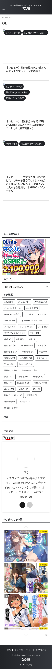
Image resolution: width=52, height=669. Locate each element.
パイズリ (9, 327)
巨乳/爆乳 (26, 358)
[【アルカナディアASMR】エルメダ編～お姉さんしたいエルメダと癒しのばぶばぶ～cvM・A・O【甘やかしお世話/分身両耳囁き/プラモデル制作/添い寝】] (26, 546)
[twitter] (22, 505)
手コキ (9, 364)
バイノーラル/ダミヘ (31, 320)
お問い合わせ (41, 650)
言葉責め (32, 395)
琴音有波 (22, 376)
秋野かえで (41, 383)
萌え (36, 389)
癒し (8, 383)
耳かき (9, 389)
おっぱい (24, 302)
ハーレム (9, 320)
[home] (30, 505)
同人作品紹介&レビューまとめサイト (26, 655)
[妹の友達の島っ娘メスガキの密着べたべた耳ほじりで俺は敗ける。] (26, 611)
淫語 (8, 376)
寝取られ (9, 358)
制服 (31, 339)
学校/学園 (28, 351)
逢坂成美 (9, 401)
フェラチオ (26, 327)
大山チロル (26, 345)
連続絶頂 (25, 401)
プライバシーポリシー (23, 650)
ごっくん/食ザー (12, 308)
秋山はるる (23, 383)
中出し (35, 333)
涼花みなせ (10, 370)
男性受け (37, 376)
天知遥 (42, 345)
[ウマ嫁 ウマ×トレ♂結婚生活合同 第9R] (26, 578)
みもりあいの (11, 314)
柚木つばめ (25, 364)
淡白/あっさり (29, 370)
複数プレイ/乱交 (13, 395)
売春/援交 (10, 345)
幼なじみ (42, 358)
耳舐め (23, 389)
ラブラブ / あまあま (14, 333)
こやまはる (40, 302)
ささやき (32, 308)
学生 (43, 351)
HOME (8, 650)
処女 (20, 339)
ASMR (8, 302)
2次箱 (26, 8)
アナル (28, 314)
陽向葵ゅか (11, 408)
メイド (43, 327)
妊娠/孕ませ (10, 351)
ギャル (42, 314)
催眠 (7, 339)
